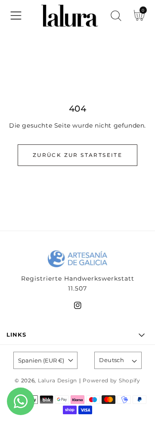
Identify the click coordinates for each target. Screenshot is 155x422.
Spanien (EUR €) (41, 360)
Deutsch (111, 359)
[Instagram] (77, 307)
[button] (15, 15)
